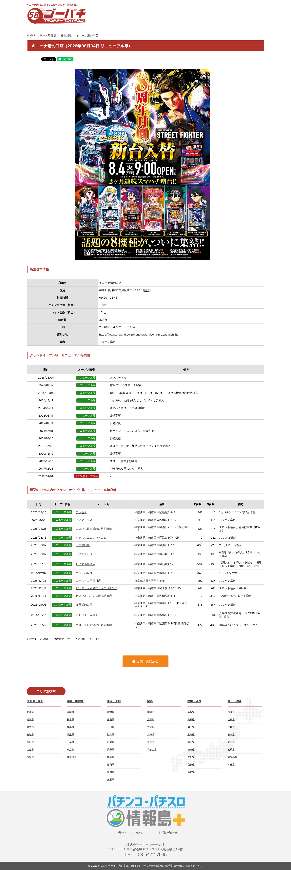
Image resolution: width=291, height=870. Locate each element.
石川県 (110, 726)
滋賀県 (150, 711)
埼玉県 (70, 734)
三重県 (110, 779)
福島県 (30, 757)
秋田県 (30, 741)
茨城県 (70, 711)
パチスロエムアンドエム (91, 537)
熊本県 (231, 734)
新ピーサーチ (67, 638)
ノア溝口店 (83, 545)
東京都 (70, 749)
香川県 (191, 757)
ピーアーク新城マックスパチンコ (96, 588)
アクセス (81, 512)
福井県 (110, 734)
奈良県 (150, 741)
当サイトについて (130, 833)
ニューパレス (84, 573)
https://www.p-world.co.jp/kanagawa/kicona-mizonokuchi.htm (139, 334)
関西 (150, 701)
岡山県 (191, 726)
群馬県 (70, 726)
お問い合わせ (168, 833)
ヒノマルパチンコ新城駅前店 (94, 595)
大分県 (231, 741)
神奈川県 (66, 35)
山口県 (191, 741)
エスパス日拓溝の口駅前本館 (94, 625)
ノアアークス (84, 519)
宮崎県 (231, 749)
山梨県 (110, 741)
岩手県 (30, 726)
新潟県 (110, 711)
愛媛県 (191, 764)
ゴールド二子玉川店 (88, 580)
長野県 (110, 749)
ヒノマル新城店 (85, 564)
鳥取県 (191, 711)
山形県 (30, 749)
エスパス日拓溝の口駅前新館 (94, 528)
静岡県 (110, 764)
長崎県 (231, 726)
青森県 (30, 719)
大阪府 (150, 726)
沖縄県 (231, 764)
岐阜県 (110, 757)
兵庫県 (150, 734)
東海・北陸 (114, 701)
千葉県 (70, 741)
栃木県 (70, 719)
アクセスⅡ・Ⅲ (84, 554)
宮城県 (30, 734)
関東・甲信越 (48, 35)
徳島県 (191, 749)
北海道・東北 (35, 701)
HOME (31, 35)
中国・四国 (194, 701)
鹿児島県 (232, 757)
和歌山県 (152, 749)
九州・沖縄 (235, 701)
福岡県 (231, 711)
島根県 (191, 719)
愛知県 (110, 772)
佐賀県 (231, 719)
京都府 (150, 719)
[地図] (147, 290)
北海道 (30, 711)
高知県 (191, 772)
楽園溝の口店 (84, 604)
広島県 (191, 734)
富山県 (110, 719)
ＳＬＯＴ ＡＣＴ (87, 615)
